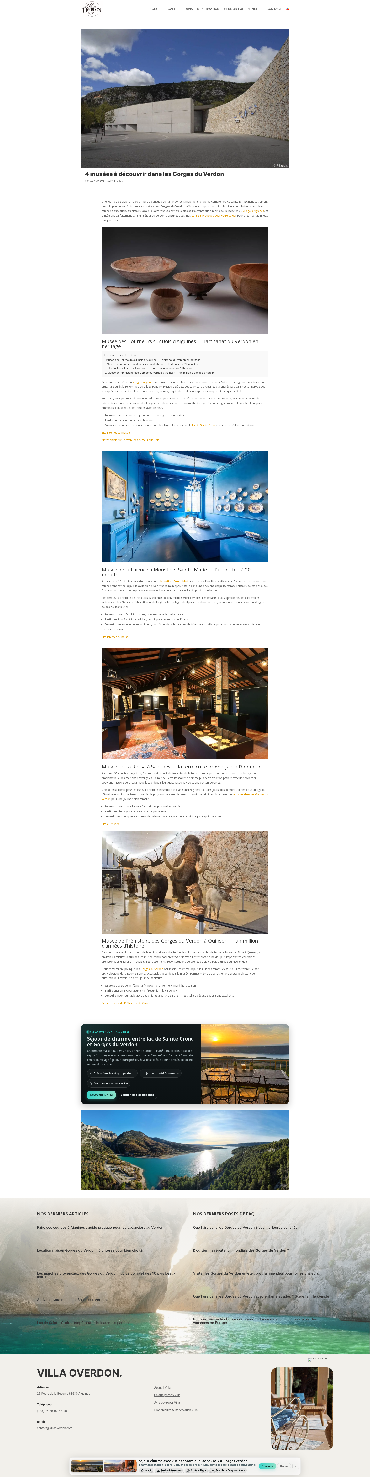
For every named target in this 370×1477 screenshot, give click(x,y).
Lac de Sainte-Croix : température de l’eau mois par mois (84, 1323)
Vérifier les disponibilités (137, 1095)
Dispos (284, 1466)
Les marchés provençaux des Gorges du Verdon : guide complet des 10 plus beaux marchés (106, 1275)
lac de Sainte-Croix (203, 425)
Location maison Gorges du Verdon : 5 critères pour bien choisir (90, 1250)
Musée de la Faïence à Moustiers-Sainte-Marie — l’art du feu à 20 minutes (152, 364)
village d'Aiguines (253, 211)
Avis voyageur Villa (167, 1402)
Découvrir (267, 1466)
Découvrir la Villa (101, 1094)
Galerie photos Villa (167, 1395)
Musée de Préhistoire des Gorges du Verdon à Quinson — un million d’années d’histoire (161, 372)
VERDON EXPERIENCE (241, 9)
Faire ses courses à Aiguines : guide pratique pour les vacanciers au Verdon (100, 1227)
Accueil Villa (162, 1387)
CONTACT (274, 9)
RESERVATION (208, 9)
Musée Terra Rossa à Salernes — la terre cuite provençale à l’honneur (150, 368)
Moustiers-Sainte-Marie (174, 581)
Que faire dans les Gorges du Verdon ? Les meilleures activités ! (246, 1227)
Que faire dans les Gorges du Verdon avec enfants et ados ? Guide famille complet (261, 1296)
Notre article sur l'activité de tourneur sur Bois (130, 440)
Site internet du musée (116, 432)
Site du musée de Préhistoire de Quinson (127, 1003)
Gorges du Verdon (152, 969)
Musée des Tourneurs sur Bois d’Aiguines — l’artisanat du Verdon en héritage (153, 359)
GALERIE (175, 9)
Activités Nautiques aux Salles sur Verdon (72, 1300)
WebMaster (97, 181)
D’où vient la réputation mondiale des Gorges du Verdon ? (241, 1250)
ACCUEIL (156, 9)
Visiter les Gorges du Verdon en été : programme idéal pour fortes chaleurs (256, 1273)
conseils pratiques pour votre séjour (214, 215)
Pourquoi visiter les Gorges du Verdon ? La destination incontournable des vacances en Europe (255, 1321)
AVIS (189, 9)
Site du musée (110, 824)
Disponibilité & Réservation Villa (176, 1410)
